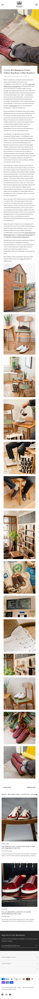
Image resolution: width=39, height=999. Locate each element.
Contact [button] (7, 963)
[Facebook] (2, 994)
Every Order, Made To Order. (9, 989)
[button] (19, 969)
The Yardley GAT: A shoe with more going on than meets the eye (18, 847)
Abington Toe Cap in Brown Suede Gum (17, 237)
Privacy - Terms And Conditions (25, 987)
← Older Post (6, 787)
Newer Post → (32, 787)
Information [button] (9, 957)
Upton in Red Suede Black (25, 235)
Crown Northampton (8, 987)
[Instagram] (6, 994)
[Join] (34, 945)
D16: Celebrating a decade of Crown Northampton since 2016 (16, 913)
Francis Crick (13, 105)
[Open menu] (5, 4)
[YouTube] (10, 994)
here (21, 259)
